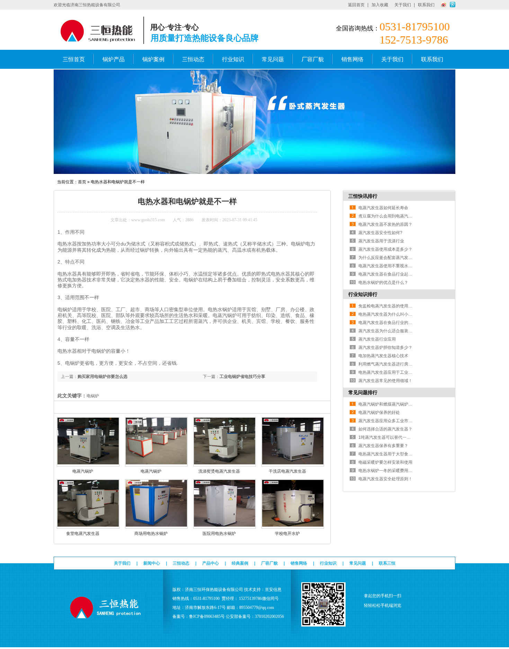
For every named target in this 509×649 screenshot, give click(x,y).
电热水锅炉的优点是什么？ (383, 282)
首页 (82, 181)
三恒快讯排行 (362, 196)
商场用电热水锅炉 (151, 533)
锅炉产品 (113, 59)
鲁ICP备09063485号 (207, 616)
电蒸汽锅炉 (82, 471)
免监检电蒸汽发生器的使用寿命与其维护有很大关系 (406, 306)
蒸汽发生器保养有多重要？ (383, 445)
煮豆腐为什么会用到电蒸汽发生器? (390, 216)
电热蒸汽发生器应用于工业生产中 (389, 372)
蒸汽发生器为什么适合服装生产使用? (392, 330)
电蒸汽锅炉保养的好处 (379, 412)
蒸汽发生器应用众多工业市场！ (387, 420)
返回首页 (356, 4)
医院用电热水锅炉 (219, 533)
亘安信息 (273, 589)
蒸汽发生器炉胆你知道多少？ (385, 347)
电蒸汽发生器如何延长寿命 (383, 207)
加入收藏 (380, 4)
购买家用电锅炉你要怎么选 (102, 376)
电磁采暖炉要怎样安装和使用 (385, 462)
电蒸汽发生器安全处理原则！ (385, 478)
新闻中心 (151, 563)
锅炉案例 (153, 59)
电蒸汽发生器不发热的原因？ (385, 224)
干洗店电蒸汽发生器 (287, 471)
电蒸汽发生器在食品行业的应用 (387, 322)
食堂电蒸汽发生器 (82, 533)
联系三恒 (387, 563)
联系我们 (426, 4)
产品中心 (210, 563)
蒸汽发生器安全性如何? (380, 232)
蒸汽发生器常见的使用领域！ (385, 380)
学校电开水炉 (287, 533)
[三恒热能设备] (254, 172)
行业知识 (233, 59)
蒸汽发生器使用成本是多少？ (385, 249)
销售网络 (352, 59)
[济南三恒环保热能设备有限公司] (106, 619)
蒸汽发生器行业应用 (377, 339)
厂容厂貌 (313, 59)
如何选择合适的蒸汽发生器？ (385, 429)
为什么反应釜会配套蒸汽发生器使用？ (393, 257)
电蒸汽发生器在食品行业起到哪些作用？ (395, 274)
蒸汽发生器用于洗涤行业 (381, 241)
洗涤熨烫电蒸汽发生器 (219, 471)
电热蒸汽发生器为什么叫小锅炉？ (389, 314)
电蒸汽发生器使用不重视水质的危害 (391, 265)
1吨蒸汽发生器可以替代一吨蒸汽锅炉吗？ (397, 437)
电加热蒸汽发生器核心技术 (383, 355)
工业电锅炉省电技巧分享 (242, 376)
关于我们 (402, 4)
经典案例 (240, 563)
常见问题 (273, 59)
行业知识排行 (362, 294)
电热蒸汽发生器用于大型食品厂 (387, 454)
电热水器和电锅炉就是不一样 (118, 181)
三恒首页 (74, 59)
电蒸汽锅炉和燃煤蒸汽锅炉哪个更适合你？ (397, 404)
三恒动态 (193, 59)
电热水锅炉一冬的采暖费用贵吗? (388, 470)
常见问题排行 (362, 392)
